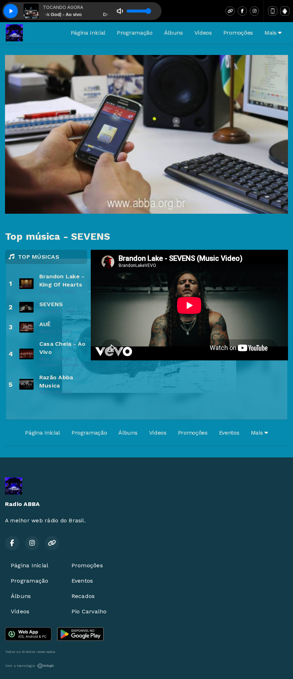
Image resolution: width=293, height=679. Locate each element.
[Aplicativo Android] (284, 11)
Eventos (229, 432)
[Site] (230, 11)
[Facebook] (242, 11)
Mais (271, 32)
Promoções (238, 32)
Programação (134, 32)
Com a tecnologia (20, 666)
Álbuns (173, 32)
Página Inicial (88, 32)
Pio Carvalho (89, 611)
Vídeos (203, 32)
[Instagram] (254, 11)
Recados (83, 596)
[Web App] (272, 11)
